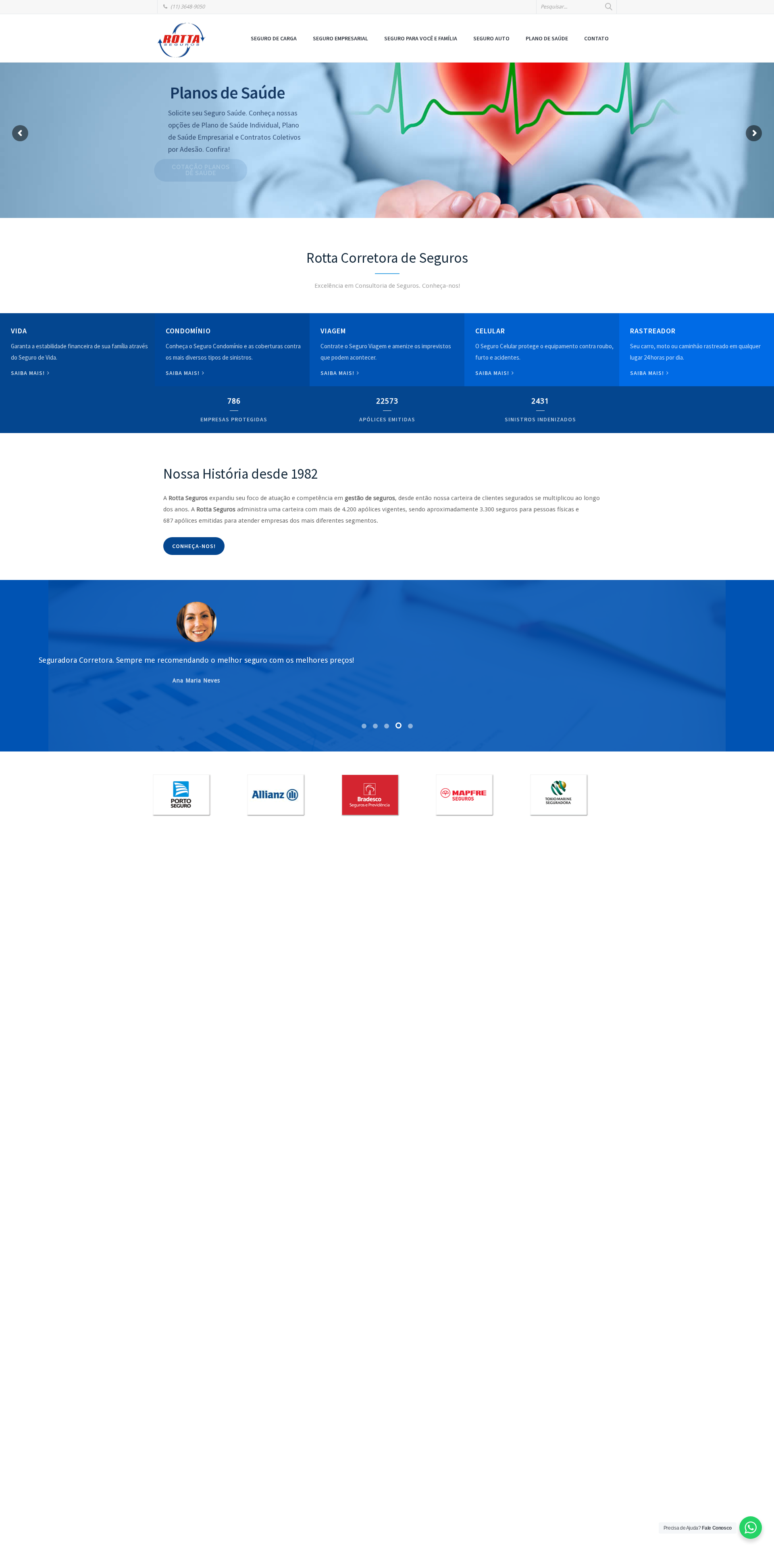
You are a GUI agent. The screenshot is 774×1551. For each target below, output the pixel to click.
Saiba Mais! (493, 373)
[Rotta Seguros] (181, 40)
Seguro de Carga (274, 38)
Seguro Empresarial (340, 38)
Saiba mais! (28, 373)
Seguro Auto (491, 38)
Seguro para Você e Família (420, 38)
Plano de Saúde (547, 38)
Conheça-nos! (194, 546)
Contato (596, 38)
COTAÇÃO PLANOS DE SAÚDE (219, 170)
